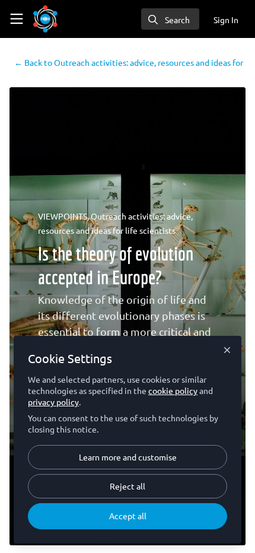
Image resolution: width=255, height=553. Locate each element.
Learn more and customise (128, 457)
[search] (170, 19)
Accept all (127, 515)
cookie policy (172, 390)
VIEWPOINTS (62, 216)
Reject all (127, 486)
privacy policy (53, 401)
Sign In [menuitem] (225, 19)
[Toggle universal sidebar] (16, 19)
